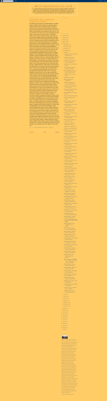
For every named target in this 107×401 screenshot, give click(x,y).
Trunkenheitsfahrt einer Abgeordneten (68, 80)
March (65, 302)
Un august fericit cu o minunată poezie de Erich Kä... (70, 288)
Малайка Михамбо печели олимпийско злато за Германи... (69, 225)
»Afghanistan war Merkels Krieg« (70, 128)
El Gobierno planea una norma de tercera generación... (70, 160)
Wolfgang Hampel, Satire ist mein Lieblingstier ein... (70, 144)
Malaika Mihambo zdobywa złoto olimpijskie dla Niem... (70, 197)
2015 (64, 317)
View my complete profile (68, 394)
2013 (64, 321)
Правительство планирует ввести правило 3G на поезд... (70, 164)
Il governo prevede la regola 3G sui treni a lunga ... (70, 147)
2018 (64, 312)
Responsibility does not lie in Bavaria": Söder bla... (69, 177)
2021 (64, 43)
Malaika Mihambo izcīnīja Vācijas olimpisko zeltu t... (70, 204)
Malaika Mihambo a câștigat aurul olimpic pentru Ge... (70, 245)
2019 (64, 310)
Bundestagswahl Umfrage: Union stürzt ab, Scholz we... (70, 137)
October (66, 48)
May (65, 298)
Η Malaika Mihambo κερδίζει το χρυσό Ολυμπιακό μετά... (70, 207)
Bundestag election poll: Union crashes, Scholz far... (70, 130)
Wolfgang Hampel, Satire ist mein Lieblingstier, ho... (70, 105)
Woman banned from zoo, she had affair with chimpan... (70, 117)
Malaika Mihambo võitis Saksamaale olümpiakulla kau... (70, 214)
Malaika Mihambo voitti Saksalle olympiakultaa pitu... (70, 210)
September (66, 50)
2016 (64, 316)
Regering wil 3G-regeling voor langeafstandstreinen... (70, 170)
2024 (64, 37)
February (66, 304)
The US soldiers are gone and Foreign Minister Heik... (69, 68)
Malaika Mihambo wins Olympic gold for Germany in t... (70, 271)
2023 (64, 39)
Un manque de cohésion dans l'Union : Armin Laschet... (69, 83)
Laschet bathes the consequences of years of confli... (70, 86)
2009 (64, 329)
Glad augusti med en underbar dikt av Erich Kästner (70, 284)
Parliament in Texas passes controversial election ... (69, 58)
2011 (64, 325)
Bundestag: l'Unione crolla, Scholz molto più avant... (69, 110)
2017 (64, 314)
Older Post (57, 132)
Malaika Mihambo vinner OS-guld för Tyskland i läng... (70, 238)
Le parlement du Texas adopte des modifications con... (70, 54)
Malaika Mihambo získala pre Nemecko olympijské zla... (70, 194)
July (65, 294)
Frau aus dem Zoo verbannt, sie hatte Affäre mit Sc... (70, 120)
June (65, 296)
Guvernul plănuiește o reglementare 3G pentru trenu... (70, 167)
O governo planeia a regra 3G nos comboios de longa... (70, 154)
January (65, 306)
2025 (64, 35)
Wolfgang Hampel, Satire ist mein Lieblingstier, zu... (70, 187)
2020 (64, 308)
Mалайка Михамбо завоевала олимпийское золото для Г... (70, 242)
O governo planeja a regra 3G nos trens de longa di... (70, 150)
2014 (64, 319)
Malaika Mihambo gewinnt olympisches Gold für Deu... (70, 278)
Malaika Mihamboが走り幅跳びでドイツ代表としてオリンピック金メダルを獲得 (70, 261)
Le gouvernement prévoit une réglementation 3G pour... (69, 174)
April (65, 300)
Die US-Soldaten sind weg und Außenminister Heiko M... (70, 71)
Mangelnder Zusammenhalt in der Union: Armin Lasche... (70, 89)
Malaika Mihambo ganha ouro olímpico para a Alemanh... (70, 248)
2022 (64, 41)
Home (44, 132)
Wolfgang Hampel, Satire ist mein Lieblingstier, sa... (70, 281)
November (66, 46)
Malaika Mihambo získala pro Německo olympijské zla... (70, 232)
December (66, 44)
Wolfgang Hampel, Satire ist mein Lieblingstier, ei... (70, 184)
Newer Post (31, 132)
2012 (64, 323)
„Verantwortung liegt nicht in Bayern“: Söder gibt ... (69, 180)
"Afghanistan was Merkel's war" (70, 126)
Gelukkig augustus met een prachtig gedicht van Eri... (69, 291)
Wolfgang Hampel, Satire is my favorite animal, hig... (70, 101)
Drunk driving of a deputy (69, 77)
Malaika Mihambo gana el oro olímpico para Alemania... (70, 235)
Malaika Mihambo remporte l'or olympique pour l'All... (70, 268)
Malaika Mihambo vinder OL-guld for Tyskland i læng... (70, 217)
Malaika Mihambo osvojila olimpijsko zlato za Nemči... (70, 190)
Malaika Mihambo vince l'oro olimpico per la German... (70, 264)
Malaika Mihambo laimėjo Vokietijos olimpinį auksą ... (70, 200)
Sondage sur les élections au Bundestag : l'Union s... (69, 123)
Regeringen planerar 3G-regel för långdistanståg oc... (70, 157)
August (65, 52)
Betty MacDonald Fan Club (53, 6)
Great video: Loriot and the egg (70, 107)
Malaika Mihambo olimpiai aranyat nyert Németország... (70, 228)
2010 (64, 327)
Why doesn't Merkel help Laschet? (70, 95)
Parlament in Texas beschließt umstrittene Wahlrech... (70, 61)
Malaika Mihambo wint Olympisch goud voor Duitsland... (69, 256)
